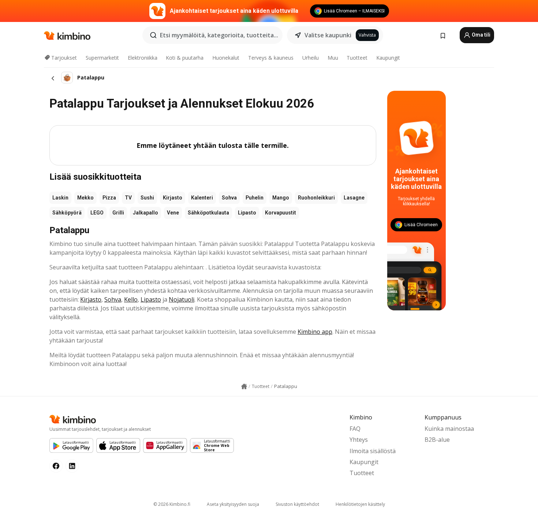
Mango (280, 198)
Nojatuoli (181, 299)
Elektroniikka (142, 57)
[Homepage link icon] (244, 386)
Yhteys (359, 440)
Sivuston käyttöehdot (297, 504)
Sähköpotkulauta (208, 213)
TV (128, 198)
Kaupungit (388, 57)
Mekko (85, 198)
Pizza (109, 198)
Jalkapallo (145, 213)
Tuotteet (357, 57)
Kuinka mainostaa (449, 429)
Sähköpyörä (67, 213)
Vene (173, 213)
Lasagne (354, 198)
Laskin (60, 198)
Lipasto (247, 213)
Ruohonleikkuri (316, 198)
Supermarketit (102, 57)
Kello (131, 299)
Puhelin (255, 198)
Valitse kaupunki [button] (328, 35)
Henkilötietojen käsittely (360, 504)
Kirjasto (172, 198)
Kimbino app (315, 332)
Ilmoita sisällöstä (373, 451)
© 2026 (171, 504)
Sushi (147, 198)
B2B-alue (437, 440)
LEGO (97, 213)
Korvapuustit (280, 213)
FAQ (355, 429)
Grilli (118, 213)
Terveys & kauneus (271, 57)
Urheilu (310, 57)
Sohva (229, 198)
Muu (333, 57)
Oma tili (480, 35)
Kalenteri (202, 198)
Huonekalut (225, 57)
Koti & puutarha (184, 57)
